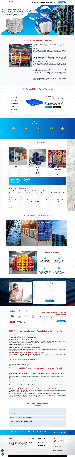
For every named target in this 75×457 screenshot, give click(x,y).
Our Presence (31, 443)
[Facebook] (54, 432)
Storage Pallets (14, 100)
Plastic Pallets (14, 97)
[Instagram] (59, 432)
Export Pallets (14, 109)
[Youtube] (62, 432)
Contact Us (52, 2)
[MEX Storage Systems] (15, 439)
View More (48, 107)
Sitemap (47, 2)
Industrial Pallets (14, 103)
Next (72, 20)
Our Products (41, 2)
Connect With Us (61, 321)
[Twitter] (57, 432)
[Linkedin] (64, 432)
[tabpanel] (37, 20)
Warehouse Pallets (14, 106)
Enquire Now (56, 107)
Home (32, 2)
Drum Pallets (13, 112)
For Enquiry (61, 2)
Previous (3, 20)
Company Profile (32, 440)
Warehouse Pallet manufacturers (39, 57)
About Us (36, 2)
